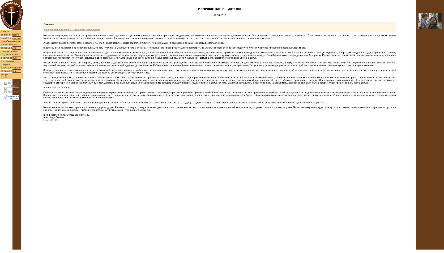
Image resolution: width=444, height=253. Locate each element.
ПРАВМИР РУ (50, 120)
